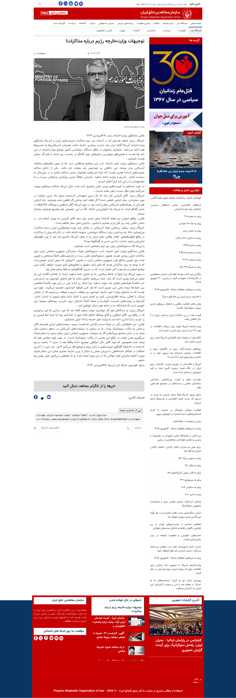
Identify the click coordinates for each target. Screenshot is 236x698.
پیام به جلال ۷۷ (193, 466)
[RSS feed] (81, 3)
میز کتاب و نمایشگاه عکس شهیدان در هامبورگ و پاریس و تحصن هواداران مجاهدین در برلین (175, 438)
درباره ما (72, 23)
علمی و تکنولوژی (104, 30)
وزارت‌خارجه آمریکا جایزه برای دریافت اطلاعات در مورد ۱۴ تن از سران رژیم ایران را (155, 4)
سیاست (166, 30)
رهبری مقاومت (143, 23)
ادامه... (67, 621)
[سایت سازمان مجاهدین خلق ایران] (118, 14)
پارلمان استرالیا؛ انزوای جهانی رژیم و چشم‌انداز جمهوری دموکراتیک (175, 504)
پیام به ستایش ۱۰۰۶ (191, 487)
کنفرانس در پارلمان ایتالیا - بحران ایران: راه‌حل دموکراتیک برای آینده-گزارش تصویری (178, 645)
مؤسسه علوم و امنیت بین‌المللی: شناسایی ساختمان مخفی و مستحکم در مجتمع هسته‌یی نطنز (175, 384)
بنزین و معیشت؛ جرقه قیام (187, 421)
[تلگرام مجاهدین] (76, 3)
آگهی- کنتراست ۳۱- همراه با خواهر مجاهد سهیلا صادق (109, 635)
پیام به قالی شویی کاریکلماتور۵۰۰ (184, 473)
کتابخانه (82, 23)
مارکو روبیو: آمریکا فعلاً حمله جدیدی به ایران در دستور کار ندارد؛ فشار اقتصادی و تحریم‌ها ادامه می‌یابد (175, 399)
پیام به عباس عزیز (192, 231)
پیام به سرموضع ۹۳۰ (190, 480)
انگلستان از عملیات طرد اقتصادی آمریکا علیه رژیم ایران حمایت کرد (175, 340)
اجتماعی (151, 30)
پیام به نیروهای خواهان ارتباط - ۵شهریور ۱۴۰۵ (177, 290)
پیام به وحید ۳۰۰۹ (192, 260)
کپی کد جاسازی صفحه (131, 410)
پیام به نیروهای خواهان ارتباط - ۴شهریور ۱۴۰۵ (177, 429)
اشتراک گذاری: (136, 398)
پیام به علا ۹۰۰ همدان (190, 224)
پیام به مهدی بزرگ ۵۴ (190, 458)
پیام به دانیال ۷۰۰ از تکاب (188, 238)
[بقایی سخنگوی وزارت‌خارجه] (89, 89)
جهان (122, 30)
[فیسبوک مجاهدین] (61, 3)
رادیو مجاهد (168, 23)
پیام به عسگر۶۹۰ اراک (190, 267)
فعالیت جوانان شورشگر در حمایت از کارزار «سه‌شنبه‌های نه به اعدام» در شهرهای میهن (175, 412)
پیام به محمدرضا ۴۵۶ (190, 253)
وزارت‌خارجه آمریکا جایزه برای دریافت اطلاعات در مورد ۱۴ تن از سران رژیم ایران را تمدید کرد (175, 329)
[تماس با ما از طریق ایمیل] (56, 638)
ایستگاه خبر (182, 23)
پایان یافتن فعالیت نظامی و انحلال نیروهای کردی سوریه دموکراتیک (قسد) (175, 306)
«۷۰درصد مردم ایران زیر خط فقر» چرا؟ (181, 297)
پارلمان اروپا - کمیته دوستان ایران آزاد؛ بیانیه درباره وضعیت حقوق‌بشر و (108, 622)
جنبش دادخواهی (106, 23)
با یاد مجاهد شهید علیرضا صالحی (111, 649)
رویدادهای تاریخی (125, 23)
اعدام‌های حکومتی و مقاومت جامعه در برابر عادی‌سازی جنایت (175, 538)
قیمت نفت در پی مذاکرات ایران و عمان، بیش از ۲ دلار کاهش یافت (175, 317)
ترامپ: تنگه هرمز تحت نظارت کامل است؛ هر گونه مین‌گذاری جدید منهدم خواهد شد (175, 515)
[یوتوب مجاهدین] (71, 3)
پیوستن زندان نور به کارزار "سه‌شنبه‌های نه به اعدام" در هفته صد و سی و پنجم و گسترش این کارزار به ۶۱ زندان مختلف (175, 585)
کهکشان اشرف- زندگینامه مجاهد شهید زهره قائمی (176, 198)
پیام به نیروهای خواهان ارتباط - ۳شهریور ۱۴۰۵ (177, 558)
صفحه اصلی (196, 23)
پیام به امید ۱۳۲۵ (192, 245)
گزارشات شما (59, 23)
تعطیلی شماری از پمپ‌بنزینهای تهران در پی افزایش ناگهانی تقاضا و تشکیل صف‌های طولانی (175, 526)
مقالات (156, 23)
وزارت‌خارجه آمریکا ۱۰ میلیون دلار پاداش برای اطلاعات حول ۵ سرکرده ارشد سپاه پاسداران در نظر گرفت (175, 569)
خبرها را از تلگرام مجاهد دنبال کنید (89, 386)
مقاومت (182, 30)
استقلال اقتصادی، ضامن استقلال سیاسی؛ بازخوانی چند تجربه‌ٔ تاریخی (175, 207)
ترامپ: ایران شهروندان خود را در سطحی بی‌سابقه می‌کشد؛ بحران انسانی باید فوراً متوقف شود (175, 549)
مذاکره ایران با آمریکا (50, 428)
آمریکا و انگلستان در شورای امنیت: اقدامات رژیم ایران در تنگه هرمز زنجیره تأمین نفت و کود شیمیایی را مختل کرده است (175, 368)
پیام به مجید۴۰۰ (192, 216)
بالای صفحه (196, 680)
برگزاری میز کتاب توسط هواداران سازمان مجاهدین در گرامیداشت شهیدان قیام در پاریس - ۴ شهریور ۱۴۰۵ (175, 278)
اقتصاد (136, 30)
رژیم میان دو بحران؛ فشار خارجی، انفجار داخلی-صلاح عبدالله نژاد (175, 449)
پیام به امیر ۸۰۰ (193, 495)
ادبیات (92, 23)
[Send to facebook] (36, 397)
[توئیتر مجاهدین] (66, 3)
